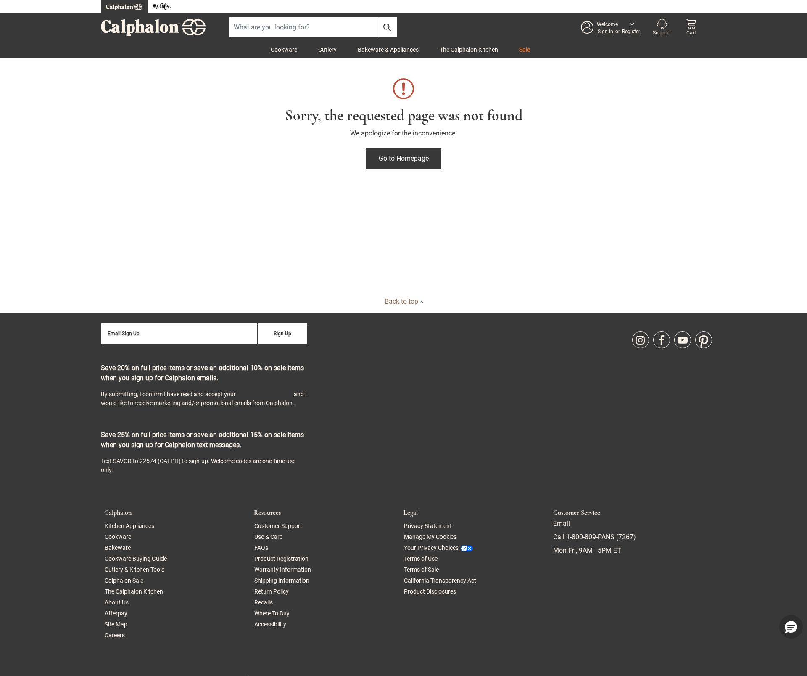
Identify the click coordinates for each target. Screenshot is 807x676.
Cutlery (327, 49)
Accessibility (270, 624)
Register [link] (631, 31)
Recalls (263, 602)
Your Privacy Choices (431, 547)
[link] (640, 339)
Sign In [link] (605, 31)
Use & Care (268, 536)
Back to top (402, 301)
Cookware (284, 49)
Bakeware (118, 547)
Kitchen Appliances (129, 525)
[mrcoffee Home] (162, 7)
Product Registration (281, 558)
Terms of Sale (421, 569)
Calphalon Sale (124, 580)
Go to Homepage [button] (404, 158)
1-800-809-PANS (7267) (600, 537)
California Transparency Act (440, 580)
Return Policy (271, 591)
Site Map (116, 624)
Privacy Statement (265, 394)
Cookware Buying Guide (136, 558)
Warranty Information (282, 569)
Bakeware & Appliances (388, 49)
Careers (115, 635)
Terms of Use (421, 558)
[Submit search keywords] (387, 27)
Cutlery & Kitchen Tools (134, 569)
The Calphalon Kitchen (469, 49)
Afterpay (116, 613)
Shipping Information (281, 580)
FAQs (261, 547)
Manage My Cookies (430, 536)
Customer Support (278, 525)
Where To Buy (272, 613)
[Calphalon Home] (124, 7)
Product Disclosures (430, 591)
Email (561, 524)
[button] (611, 27)
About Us (117, 602)
